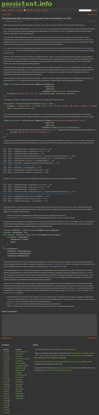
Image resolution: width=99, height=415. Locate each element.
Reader (18, 382)
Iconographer (20, 365)
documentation (88, 272)
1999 (5, 410)
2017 (5, 372)
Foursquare (88, 361)
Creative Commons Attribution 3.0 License (58, 370)
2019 (5, 368)
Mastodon (44, 361)
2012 (5, 384)
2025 (5, 354)
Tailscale (18, 389)
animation (43, 114)
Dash (55, 306)
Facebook (78, 361)
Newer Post (91, 14)
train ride (65, 67)
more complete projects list (75, 355)
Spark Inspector (12, 304)
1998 (5, 412)
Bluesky (66, 361)
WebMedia (19, 396)
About (4, 10)
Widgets (18, 398)
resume (48, 358)
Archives (11, 10)
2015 (5, 377)
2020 (5, 365)
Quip (94, 21)
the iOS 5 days (54, 277)
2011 (5, 386)
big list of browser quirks (73, 290)
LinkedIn (55, 361)
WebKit (18, 393)
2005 (5, 400)
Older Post (7, 14)
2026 (5, 352)
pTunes (18, 377)
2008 (5, 393)
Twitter (72, 361)
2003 (5, 405)
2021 (5, 363)
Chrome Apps (38, 355)
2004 (5, 403)
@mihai (45, 10)
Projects (19, 10)
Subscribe (29, 10)
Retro (17, 384)
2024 (5, 356)
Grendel (18, 361)
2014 (5, 379)
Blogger (61, 361)
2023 (5, 358)
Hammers (19, 363)
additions (61, 218)
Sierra (17, 386)
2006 (5, 398)
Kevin (5, 48)
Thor (17, 391)
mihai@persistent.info (69, 349)
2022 (5, 361)
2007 (5, 396)
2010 (5, 389)
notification (16, 80)
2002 (5, 407)
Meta (17, 372)
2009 (5, 391)
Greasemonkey (20, 358)
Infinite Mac (19, 368)
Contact (38, 10)
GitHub (50, 361)
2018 (5, 370)
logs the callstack (74, 140)
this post (13, 301)
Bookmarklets (20, 352)
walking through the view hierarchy (54, 264)
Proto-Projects (20, 375)
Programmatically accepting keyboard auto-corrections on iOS (36, 18)
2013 (5, 382)
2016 (5, 375)
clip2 (17, 356)
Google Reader (48, 355)
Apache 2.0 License (63, 368)
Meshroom (19, 370)
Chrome (18, 354)
